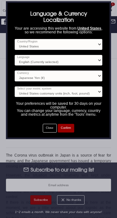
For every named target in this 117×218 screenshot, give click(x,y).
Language (23, 57)
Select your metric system (34, 88)
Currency (23, 73)
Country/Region (27, 41)
